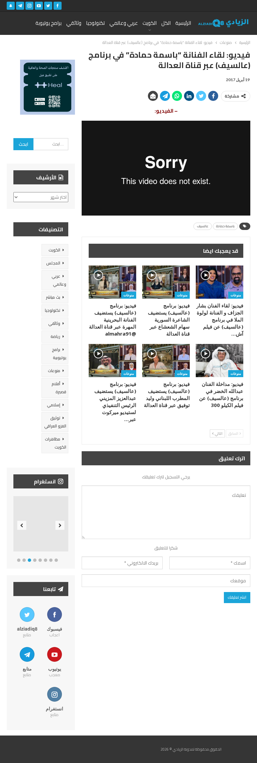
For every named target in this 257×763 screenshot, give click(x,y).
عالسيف (202, 226)
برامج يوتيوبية (59, 353)
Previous (21, 525)
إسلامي (53, 405)
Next (60, 525)
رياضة (55, 336)
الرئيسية (183, 23)
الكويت (150, 23)
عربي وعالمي (123, 23)
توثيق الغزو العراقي (55, 422)
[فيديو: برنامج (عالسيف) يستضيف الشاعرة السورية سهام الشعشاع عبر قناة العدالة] (166, 282)
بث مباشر (53, 297)
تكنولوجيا (95, 23)
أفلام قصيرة (59, 388)
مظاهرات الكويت (55, 443)
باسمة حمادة (225, 226)
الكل (166, 23)
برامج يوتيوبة (48, 23)
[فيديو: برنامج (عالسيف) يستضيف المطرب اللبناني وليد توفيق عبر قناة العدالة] (166, 360)
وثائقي (73, 23)
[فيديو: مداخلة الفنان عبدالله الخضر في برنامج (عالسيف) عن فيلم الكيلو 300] (219, 360)
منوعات (236, 295)
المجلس (53, 263)
